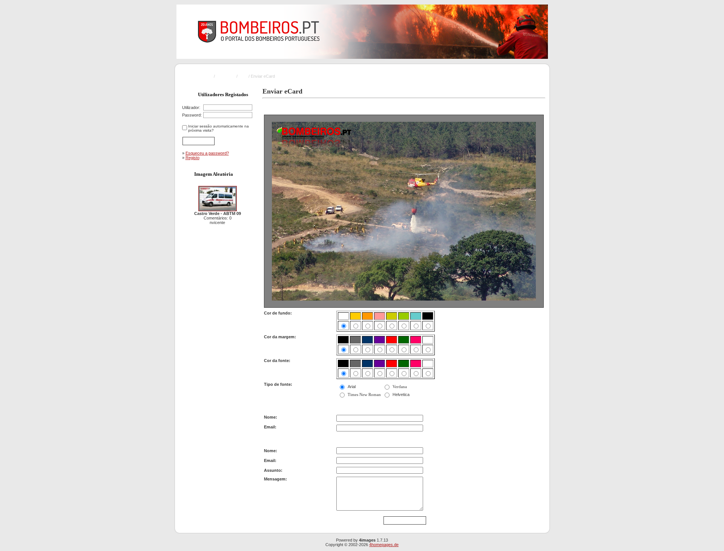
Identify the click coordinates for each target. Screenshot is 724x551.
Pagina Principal (198, 76)
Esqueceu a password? (207, 153)
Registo (192, 157)
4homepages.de (384, 544)
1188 (243, 76)
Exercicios (225, 76)
